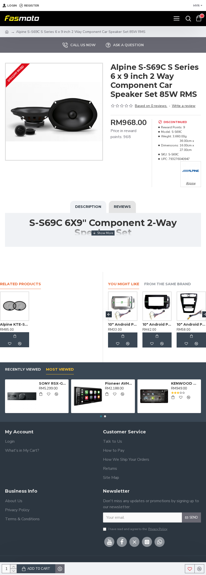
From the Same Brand (167, 284)
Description (88, 206)
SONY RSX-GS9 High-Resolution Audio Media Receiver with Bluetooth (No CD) (53, 383)
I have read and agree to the (137, 529)
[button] (109, 314)
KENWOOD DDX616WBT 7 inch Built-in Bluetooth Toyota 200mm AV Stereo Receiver (185, 383)
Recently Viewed (23, 369)
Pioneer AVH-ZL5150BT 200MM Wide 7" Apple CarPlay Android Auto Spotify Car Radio (119, 383)
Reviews (122, 206)
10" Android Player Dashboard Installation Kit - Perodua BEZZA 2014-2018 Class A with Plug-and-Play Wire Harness (174, 324)
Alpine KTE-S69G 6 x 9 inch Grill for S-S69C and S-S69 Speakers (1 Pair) (14, 324)
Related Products (20, 284)
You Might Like (123, 284)
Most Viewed (60, 369)
